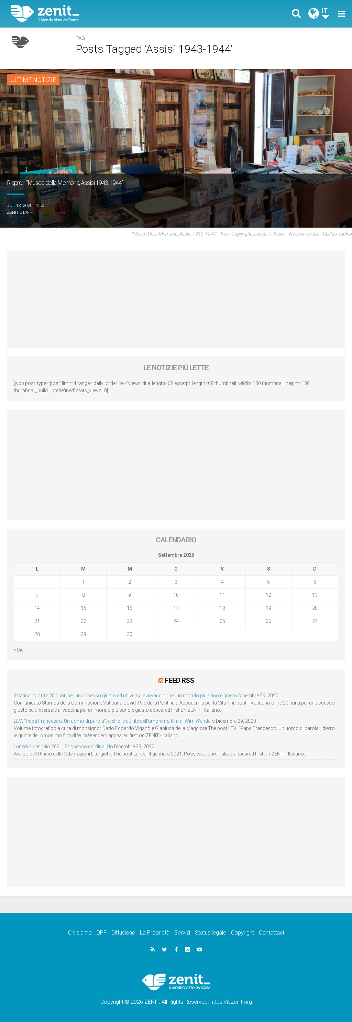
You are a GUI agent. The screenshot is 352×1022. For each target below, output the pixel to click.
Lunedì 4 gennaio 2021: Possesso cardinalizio (63, 746)
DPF (102, 932)
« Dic (19, 650)
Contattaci (271, 932)
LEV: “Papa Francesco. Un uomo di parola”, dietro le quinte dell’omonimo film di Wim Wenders (114, 721)
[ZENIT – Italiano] (99, 13)
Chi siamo (80, 932)
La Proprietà (154, 932)
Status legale (210, 932)
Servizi (182, 932)
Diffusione (123, 932)
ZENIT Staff (19, 212)
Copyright (242, 932)
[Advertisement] (176, 299)
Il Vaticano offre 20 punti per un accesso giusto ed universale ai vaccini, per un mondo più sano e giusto (125, 695)
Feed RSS (179, 680)
